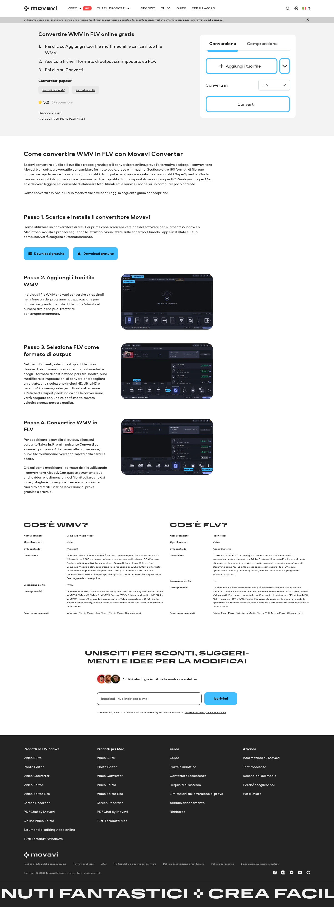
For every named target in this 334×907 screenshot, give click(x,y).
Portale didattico (183, 767)
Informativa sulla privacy (207, 20)
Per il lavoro (252, 793)
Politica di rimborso (222, 863)
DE (48, 119)
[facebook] (275, 873)
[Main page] (40, 8)
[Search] (288, 8)
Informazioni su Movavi (261, 758)
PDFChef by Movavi (39, 811)
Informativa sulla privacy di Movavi (205, 712)
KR (78, 119)
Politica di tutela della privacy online (45, 863)
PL (70, 119)
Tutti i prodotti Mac (112, 820)
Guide (174, 758)
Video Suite (33, 758)
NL (66, 119)
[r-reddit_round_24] (308, 873)
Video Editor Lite (37, 793)
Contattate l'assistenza (188, 775)
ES (57, 119)
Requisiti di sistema (185, 784)
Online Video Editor (39, 820)
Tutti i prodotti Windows (43, 838)
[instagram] (283, 873)
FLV (265, 85)
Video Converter (37, 775)
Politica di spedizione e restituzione (183, 863)
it (308, 8)
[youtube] (300, 873)
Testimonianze (254, 767)
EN (43, 119)
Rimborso (177, 811)
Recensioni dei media (259, 775)
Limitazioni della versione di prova (196, 793)
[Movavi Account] (296, 8)
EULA (103, 863)
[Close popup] (307, 20)
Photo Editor (34, 767)
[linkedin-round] (291, 873)
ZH (83, 119)
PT (61, 119)
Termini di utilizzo (83, 863)
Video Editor (33, 784)
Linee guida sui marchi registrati (260, 863)
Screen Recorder (37, 802)
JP (74, 119)
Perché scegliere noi (259, 784)
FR (52, 119)
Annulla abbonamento (187, 802)
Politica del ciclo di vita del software (135, 863)
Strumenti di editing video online (49, 829)
